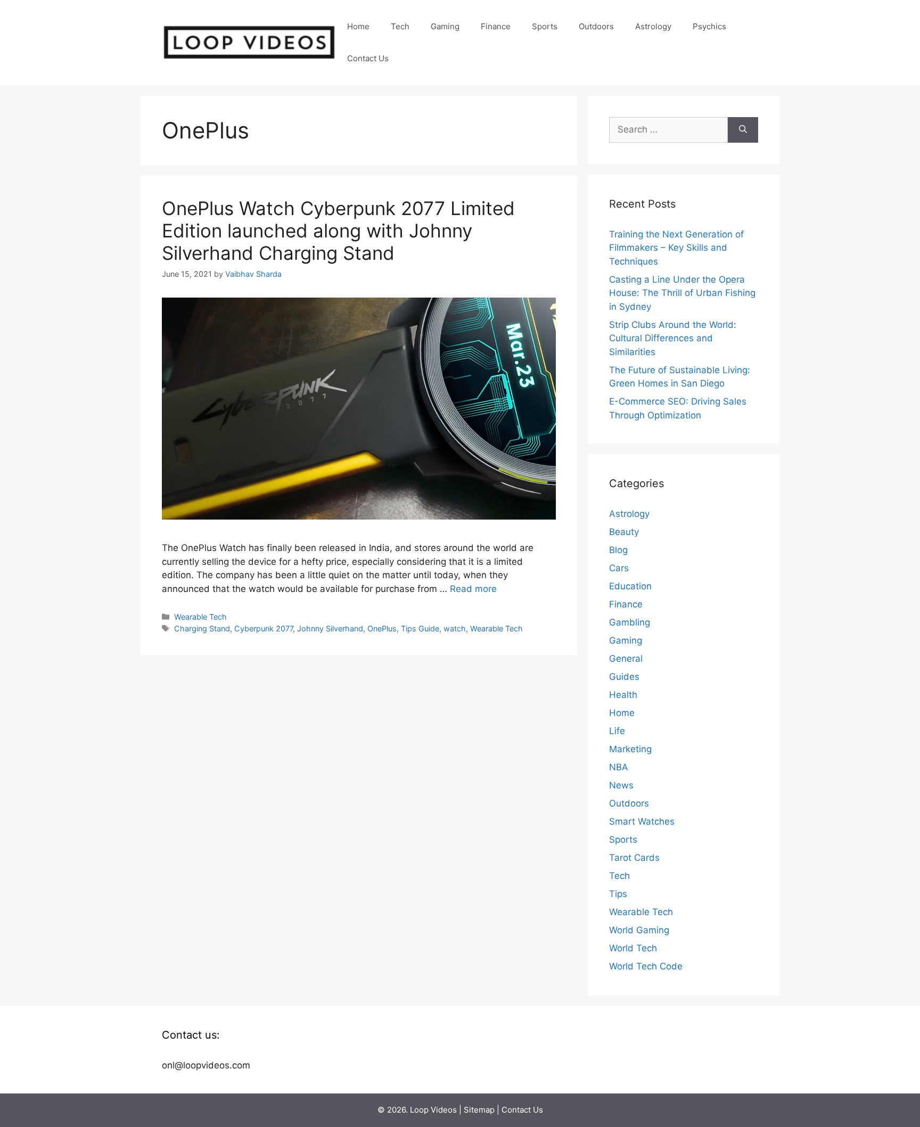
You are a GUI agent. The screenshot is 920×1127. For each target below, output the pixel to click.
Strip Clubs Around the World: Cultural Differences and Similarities (672, 338)
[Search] (743, 130)
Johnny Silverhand (330, 628)
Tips (618, 894)
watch (454, 628)
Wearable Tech (200, 616)
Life (617, 731)
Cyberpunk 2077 (263, 628)
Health (623, 694)
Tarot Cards (634, 857)
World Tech (633, 948)
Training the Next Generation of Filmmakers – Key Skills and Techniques (676, 248)
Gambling (629, 622)
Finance (496, 26)
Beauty (624, 532)
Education (630, 586)
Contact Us (368, 58)
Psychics (709, 26)
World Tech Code (646, 966)
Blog (618, 550)
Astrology (653, 26)
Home (358, 26)
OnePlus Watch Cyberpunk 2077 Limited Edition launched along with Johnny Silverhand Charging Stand (338, 230)
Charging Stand (202, 628)
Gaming (445, 26)
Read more (473, 588)
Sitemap (479, 1110)
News (621, 785)
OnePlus (382, 628)
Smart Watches (642, 821)
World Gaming (639, 930)
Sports (544, 26)
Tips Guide (420, 628)
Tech (400, 26)
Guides (624, 676)
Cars (619, 568)
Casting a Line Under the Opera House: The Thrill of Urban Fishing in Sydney (682, 293)
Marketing (630, 749)
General (626, 658)
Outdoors (596, 26)
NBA (618, 767)
